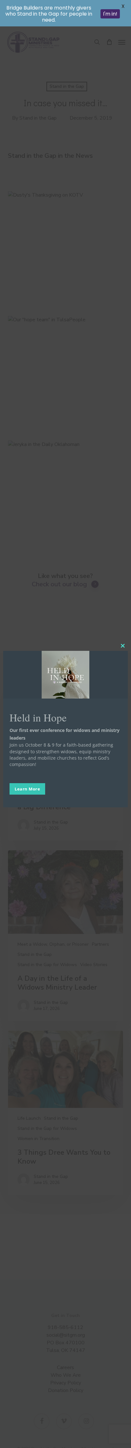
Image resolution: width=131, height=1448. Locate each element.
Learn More (27, 789)
